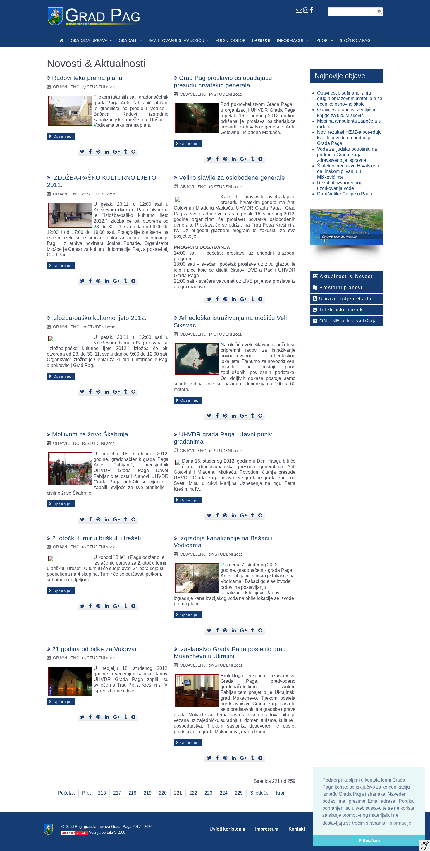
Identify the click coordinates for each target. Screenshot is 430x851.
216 (102, 792)
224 (224, 792)
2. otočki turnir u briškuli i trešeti (96, 538)
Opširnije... (63, 136)
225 (239, 792)
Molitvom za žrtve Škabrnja (90, 434)
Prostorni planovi (340, 287)
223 (208, 792)
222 (193, 792)
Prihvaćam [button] (369, 840)
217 (117, 792)
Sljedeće (259, 792)
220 (163, 792)
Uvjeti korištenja (227, 828)
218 (132, 792)
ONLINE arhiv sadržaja (347, 320)
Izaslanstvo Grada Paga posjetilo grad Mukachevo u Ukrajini (230, 653)
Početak (66, 792)
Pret (86, 792)
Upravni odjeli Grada (345, 298)
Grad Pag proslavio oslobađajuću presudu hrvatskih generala (223, 81)
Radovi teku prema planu (87, 77)
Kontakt (296, 828)
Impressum (266, 828)
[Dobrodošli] (62, 40)
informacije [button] (399, 823)
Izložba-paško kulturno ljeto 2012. (99, 317)
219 (148, 792)
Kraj (280, 792)
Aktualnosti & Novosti (346, 276)
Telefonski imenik (340, 309)
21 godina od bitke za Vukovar (94, 649)
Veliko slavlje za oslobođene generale (232, 177)
